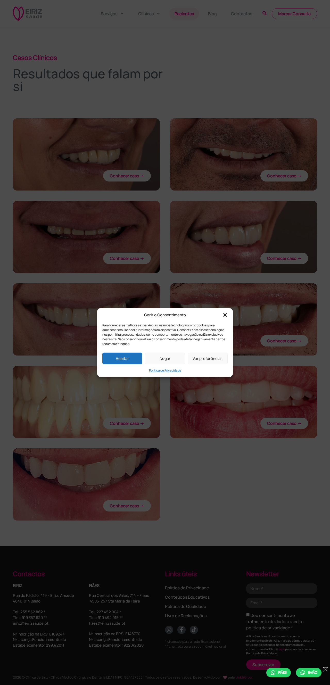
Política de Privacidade (165, 370)
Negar (165, 358)
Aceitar (122, 358)
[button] (225, 315)
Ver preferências (207, 358)
